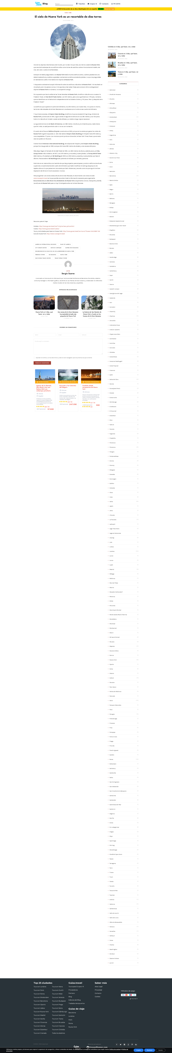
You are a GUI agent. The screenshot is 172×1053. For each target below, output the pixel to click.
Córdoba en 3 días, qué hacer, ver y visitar (121, 46)
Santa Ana (113, 795)
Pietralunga (113, 718)
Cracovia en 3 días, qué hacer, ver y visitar (128, 55)
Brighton (112, 230)
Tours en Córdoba (58, 1029)
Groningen (113, 479)
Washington (113, 949)
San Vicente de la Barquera (118, 791)
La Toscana (113, 519)
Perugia (112, 714)
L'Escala (112, 515)
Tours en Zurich (57, 990)
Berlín (111, 194)
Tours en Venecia (58, 997)
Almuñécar (113, 108)
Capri (111, 275)
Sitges (112, 832)
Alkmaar (112, 103)
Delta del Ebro (114, 379)
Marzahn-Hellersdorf (116, 592)
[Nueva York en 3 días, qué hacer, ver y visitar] (44, 303)
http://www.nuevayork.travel (56, 234)
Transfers (81, 4)
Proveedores (73, 990)
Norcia (112, 655)
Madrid (112, 569)
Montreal (112, 623)
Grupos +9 (93, 4)
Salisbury (112, 768)
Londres (112, 551)
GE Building (52, 254)
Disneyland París (115, 388)
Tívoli (111, 877)
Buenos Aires (114, 244)
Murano (112, 642)
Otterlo (112, 673)
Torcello (112, 886)
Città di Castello (115, 329)
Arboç (111, 130)
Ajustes (160, 1050)
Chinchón (112, 320)
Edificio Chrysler (56, 247)
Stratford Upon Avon (116, 854)
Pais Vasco (113, 687)
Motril (111, 633)
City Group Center (41, 247)
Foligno (112, 452)
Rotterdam (113, 764)
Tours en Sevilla (39, 1019)
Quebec (112, 755)
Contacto (105, 4)
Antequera (113, 121)
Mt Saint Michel (115, 637)
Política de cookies (114, 1049)
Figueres (112, 434)
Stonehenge (113, 850)
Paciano (112, 682)
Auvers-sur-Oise (115, 158)
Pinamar (112, 723)
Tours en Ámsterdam (41, 997)
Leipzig (112, 538)
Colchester (113, 338)
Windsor (112, 954)
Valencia (112, 904)
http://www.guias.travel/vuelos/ (49, 229)
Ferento (112, 429)
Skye (111, 836)
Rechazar (149, 1050)
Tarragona (113, 863)
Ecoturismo (113, 397)
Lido (111, 542)
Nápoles (112, 646)
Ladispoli (112, 524)
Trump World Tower (61, 258)
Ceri (111, 302)
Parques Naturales (115, 705)
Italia (111, 501)
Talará (111, 859)
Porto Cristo (113, 737)
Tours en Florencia (40, 1022)
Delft (111, 375)
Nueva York (68, 12)
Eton (111, 420)
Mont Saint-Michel (115, 610)
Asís (111, 139)
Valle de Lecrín (114, 913)
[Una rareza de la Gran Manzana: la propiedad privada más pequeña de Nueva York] (68, 303)
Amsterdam (113, 117)
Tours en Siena (57, 1008)
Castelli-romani (114, 289)
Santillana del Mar (115, 804)
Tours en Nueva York (41, 1012)
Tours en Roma (39, 994)
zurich (112, 963)
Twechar (112, 895)
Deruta (112, 384)
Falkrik (112, 424)
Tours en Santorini (58, 1015)
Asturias (112, 144)
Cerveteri (112, 307)
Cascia (112, 284)
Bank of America (65, 244)
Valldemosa (113, 908)
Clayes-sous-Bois (115, 334)
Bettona (112, 198)
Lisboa (112, 547)
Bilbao (112, 207)
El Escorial (113, 411)
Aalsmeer (112, 90)
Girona (112, 461)
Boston (112, 216)
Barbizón (112, 171)
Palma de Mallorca (115, 691)
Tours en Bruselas (58, 1022)
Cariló (111, 280)
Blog (45, 3)
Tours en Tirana (57, 1019)
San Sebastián (114, 786)
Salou (111, 777)
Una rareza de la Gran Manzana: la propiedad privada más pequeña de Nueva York (68, 314)
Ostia (111, 669)
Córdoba (112, 352)
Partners (72, 993)
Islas (111, 497)
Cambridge (113, 257)
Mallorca (112, 578)
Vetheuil (112, 936)
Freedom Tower (40, 254)
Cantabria (113, 266)
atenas (112, 148)
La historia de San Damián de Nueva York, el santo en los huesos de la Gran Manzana (92, 314)
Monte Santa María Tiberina (118, 614)
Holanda (112, 488)
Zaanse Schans (114, 958)
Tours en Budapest (59, 1001)
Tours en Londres (40, 987)
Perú (111, 709)
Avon (111, 167)
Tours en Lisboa (39, 1008)
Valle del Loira (114, 917)
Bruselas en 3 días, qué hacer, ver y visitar (127, 64)
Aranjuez (112, 126)
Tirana (111, 872)
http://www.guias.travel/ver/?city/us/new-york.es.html (56, 226)
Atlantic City (113, 153)
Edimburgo (113, 402)
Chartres (112, 316)
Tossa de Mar (114, 890)
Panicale (112, 696)
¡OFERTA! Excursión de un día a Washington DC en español (77, 9)
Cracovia (112, 370)
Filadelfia (112, 438)
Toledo (112, 881)
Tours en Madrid (39, 1015)
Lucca (111, 556)
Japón (111, 506)
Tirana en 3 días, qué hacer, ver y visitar (128, 73)
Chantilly (112, 311)
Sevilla (112, 818)
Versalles (112, 931)
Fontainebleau (114, 456)
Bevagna (112, 203)
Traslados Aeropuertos (76, 1003)
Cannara (112, 262)
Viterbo (112, 945)
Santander (113, 800)
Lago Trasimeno (114, 528)
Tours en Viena (57, 987)
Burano (112, 248)
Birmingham (114, 212)
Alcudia (112, 99)
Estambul (113, 415)
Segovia (112, 813)
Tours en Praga (57, 1004)
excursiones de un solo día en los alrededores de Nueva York (54, 251)
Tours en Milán (57, 994)
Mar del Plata (114, 583)
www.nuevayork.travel (40, 178)
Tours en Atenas (39, 1026)
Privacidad (98, 990)
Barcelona (113, 176)
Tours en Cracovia (58, 1026)
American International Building (45, 244)
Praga (111, 741)
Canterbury (113, 271)
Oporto (112, 664)
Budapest (112, 239)
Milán (111, 601)
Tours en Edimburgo (59, 1012)
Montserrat (113, 628)
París (111, 700)
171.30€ (100, 9)
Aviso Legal (99, 986)
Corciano (112, 348)
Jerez (111, 510)
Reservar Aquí (109, 9)
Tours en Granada (40, 1033)
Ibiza (111, 492)
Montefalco (113, 619)
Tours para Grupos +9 (76, 986)
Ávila (111, 162)
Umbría (112, 899)
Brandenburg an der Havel (118, 225)
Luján (111, 565)
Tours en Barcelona (41, 1001)
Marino (112, 587)
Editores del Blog (75, 1000)
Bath (111, 185)
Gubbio (112, 483)
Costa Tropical (114, 366)
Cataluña (112, 298)
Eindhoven (113, 406)
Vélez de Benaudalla (116, 922)
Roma (111, 759)
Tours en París (39, 990)
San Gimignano (114, 782)
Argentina (113, 135)
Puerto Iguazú (114, 750)
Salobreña (113, 773)
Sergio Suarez (68, 274)
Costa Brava (113, 357)
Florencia (112, 443)
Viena (111, 940)
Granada (112, 474)
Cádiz (111, 253)
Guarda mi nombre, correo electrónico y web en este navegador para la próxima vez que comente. (64, 357)
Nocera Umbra (114, 651)
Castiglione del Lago (116, 293)
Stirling (112, 845)
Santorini (112, 809)
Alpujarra (112, 112)
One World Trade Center (43, 258)
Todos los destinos (58, 1033)
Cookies (97, 996)
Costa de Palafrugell (116, 361)
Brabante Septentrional (117, 221)
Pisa (111, 727)
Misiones (112, 605)
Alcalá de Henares (115, 94)
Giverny (112, 465)
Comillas (112, 343)
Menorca (112, 596)
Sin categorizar (114, 827)
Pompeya (112, 732)
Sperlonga (113, 841)
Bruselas (112, 234)
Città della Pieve (115, 325)
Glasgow (112, 470)
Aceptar (138, 1050)
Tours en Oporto (40, 1004)
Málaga (112, 574)
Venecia (112, 927)
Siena (111, 823)
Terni (111, 868)
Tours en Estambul (40, 1029)
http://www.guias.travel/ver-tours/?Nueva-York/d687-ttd (81, 231)
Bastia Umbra (114, 180)
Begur (111, 189)
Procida (112, 746)
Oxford (112, 678)
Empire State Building (71, 247)
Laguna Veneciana (115, 533)
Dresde (112, 393)
